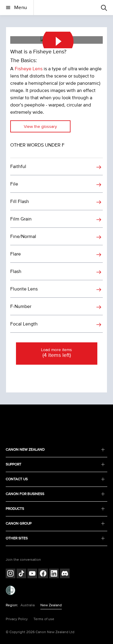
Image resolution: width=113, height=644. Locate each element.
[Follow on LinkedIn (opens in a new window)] (54, 574)
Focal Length (24, 324)
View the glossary (40, 126)
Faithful (18, 166)
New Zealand (51, 605)
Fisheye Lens (28, 69)
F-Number (20, 306)
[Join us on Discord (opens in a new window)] (65, 574)
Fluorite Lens (24, 289)
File (14, 184)
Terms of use (43, 619)
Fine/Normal (23, 236)
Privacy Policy (17, 619)
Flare (15, 254)
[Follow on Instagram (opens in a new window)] (10, 574)
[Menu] (104, 7)
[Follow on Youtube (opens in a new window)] (32, 574)
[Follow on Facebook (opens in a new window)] (43, 574)
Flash (15, 271)
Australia (27, 605)
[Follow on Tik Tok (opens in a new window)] (21, 574)
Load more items (56, 353)
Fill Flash (19, 201)
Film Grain (21, 219)
